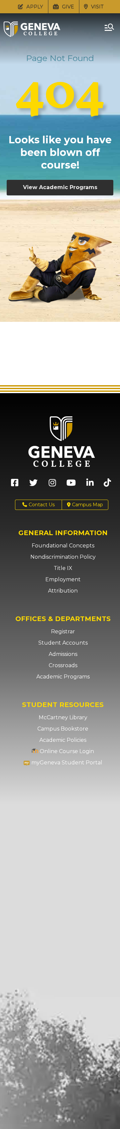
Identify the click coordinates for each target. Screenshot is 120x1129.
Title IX (63, 568)
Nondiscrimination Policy (63, 557)
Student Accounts (63, 643)
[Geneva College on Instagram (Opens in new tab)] (52, 484)
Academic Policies (62, 740)
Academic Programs (63, 676)
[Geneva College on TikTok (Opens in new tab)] (109, 484)
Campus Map (87, 505)
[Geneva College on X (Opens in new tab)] (33, 484)
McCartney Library (63, 717)
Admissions (63, 654)
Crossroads (63, 665)
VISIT (97, 6)
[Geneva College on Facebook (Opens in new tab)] (14, 484)
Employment (63, 579)
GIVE (67, 6)
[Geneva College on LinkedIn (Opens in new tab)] (90, 484)
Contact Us (42, 505)
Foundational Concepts (63, 545)
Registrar (63, 631)
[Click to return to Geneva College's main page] (32, 35)
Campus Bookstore (62, 729)
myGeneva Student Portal (66, 762)
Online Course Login (66, 751)
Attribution (63, 591)
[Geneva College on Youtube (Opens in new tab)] (71, 484)
